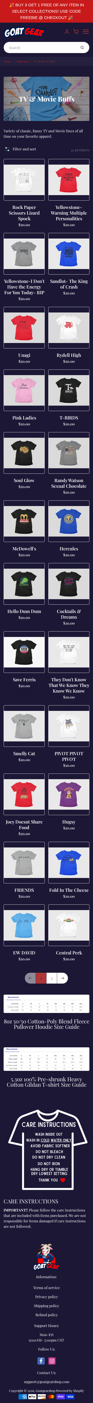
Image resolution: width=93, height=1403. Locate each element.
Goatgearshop (45, 1391)
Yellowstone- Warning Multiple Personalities (69, 212)
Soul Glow (24, 480)
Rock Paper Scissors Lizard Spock (24, 212)
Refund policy (46, 1314)
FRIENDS (24, 890)
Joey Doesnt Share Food (24, 824)
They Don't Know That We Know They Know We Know (69, 685)
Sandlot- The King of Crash (69, 284)
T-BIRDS (69, 417)
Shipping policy (46, 1305)
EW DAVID (24, 952)
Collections (22, 61)
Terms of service (46, 1287)
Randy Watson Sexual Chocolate (68, 483)
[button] (20, 149)
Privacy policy (46, 1296)
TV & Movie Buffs (44, 61)
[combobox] (40, 47)
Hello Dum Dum (24, 611)
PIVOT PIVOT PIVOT (69, 756)
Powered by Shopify (70, 1391)
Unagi (24, 355)
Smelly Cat (24, 753)
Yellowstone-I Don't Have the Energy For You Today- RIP (24, 286)
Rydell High (69, 355)
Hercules (69, 548)
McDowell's (24, 548)
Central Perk (69, 952)
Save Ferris (24, 679)
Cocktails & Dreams (69, 614)
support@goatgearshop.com (46, 1381)
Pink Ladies (24, 417)
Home (7, 61)
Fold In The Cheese (69, 890)
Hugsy (68, 822)
